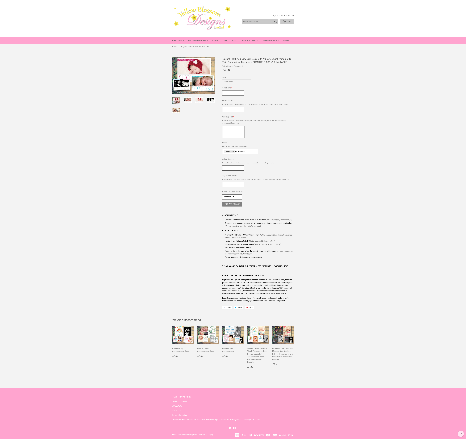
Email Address (227, 100)
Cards (215, 40)
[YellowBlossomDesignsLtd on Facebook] (234, 428)
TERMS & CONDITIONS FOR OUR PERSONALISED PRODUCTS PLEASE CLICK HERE (255, 266)
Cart (289, 21)
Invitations (229, 40)
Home (174, 47)
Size (224, 77)
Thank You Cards (249, 40)
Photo (224, 143)
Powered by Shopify (206, 434)
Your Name (226, 88)
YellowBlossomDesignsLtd (187, 434)
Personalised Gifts (197, 40)
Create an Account (287, 16)
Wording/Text (227, 117)
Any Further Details (229, 176)
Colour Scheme (228, 159)
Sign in (275, 16)
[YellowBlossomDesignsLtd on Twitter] (230, 428)
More (285, 40)
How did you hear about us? (232, 192)
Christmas (177, 40)
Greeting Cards (270, 40)
